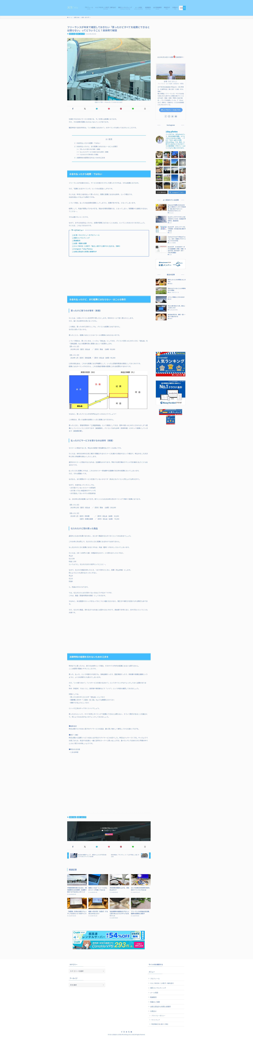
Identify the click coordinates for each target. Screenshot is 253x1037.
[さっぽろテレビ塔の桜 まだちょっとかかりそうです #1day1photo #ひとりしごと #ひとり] (174, 185)
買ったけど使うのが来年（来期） (90, 149)
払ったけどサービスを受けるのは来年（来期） (94, 152)
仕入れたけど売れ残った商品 (89, 154)
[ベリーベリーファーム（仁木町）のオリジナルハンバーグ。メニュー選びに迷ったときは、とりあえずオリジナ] (167, 162)
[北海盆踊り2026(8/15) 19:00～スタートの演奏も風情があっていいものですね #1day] (174, 154)
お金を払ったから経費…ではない (88, 143)
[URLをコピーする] (145, 108)
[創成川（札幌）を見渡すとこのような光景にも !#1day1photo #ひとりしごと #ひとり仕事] (167, 185)
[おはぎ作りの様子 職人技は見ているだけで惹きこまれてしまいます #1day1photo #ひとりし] (159, 170)
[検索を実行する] (184, 8)
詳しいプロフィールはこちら (170, 110)
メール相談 (154, 992)
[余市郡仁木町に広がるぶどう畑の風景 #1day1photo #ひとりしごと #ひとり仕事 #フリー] (174, 162)
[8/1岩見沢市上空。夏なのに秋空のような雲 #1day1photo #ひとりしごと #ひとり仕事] (182, 162)
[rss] (129, 1032)
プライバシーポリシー (158, 1016)
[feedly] (172, 116)
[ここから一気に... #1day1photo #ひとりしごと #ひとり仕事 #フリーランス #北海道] (159, 162)
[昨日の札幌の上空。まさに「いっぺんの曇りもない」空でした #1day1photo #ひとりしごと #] (174, 177)
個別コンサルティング (158, 988)
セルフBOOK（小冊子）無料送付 (162, 983)
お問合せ (153, 1011)
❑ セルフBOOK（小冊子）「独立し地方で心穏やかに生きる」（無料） (96, 246)
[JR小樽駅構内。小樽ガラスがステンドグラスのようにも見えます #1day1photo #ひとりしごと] (159, 185)
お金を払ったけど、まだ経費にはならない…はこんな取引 (97, 146)
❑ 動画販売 (76, 240)
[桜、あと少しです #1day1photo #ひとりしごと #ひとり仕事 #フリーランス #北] (167, 177)
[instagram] (169, 116)
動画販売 (153, 997)
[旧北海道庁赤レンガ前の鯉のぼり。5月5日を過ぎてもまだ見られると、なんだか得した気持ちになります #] (174, 170)
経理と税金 (72, 34)
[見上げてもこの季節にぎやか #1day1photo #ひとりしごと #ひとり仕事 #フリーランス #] (182, 154)
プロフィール (155, 978)
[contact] (176, 116)
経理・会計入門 (80, 34)
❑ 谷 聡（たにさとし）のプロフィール (86, 235)
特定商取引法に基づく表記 (159, 1024)
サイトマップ (155, 1020)
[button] (72, 108)
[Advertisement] (109, 273)
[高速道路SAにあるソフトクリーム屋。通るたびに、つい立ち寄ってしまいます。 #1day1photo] (182, 170)
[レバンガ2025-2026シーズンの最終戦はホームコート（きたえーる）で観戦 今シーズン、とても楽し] (159, 177)
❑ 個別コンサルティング (81, 238)
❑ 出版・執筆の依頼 (79, 243)
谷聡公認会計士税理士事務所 (160, 1006)
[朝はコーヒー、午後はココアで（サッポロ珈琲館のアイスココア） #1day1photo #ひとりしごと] (159, 154)
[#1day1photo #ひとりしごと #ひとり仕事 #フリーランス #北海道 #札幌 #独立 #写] (167, 170)
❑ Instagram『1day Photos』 (82, 249)
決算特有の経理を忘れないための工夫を (91, 157)
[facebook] (165, 116)
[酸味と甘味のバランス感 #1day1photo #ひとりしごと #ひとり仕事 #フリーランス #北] (182, 185)
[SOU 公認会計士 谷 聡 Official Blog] (73, 7)
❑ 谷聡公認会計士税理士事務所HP (84, 251)
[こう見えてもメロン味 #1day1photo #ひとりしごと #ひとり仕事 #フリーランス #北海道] (167, 154)
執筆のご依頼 (155, 1002)
